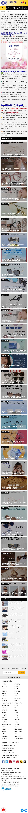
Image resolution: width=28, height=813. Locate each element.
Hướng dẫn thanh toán (8, 753)
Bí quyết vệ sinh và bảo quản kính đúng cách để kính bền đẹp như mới (13, 229)
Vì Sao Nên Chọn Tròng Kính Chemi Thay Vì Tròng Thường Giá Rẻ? (13, 457)
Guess (4, 696)
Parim (4, 712)
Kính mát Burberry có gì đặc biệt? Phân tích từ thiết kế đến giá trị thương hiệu (13, 548)
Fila (4, 734)
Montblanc (17, 684)
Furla (15, 696)
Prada (4, 708)
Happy (4, 715)
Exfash (5, 722)
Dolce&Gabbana (18, 731)
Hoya (4, 693)
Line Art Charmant (7, 703)
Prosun (5, 710)
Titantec (5, 738)
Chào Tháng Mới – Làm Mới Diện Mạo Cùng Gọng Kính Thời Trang (12, 488)
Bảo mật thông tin (7, 750)
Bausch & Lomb (7, 724)
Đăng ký (21, 672)
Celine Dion (6, 705)
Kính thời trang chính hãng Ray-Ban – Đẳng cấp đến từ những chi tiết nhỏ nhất (13, 381)
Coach (16, 689)
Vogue (16, 705)
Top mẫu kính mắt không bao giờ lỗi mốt (13, 154)
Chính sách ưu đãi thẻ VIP (9, 757)
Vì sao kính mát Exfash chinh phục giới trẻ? (12, 275)
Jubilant (5, 691)
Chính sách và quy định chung (10, 755)
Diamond (16, 719)
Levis (4, 689)
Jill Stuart (5, 736)
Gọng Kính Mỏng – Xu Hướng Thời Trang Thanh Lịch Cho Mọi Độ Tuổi (13, 442)
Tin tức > (9, 11)
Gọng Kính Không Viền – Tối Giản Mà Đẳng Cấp (14, 412)
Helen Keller (17, 736)
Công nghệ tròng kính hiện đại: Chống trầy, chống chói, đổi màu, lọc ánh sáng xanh (13, 183)
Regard (16, 717)
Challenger (6, 729)
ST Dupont (17, 724)
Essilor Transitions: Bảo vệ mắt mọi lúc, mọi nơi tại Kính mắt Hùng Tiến (13, 244)
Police (4, 698)
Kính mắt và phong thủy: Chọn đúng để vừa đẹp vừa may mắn (13, 290)
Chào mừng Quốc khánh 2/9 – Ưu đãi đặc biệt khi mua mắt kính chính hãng (13, 260)
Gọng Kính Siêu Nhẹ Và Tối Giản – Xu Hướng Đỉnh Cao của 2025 (12, 579)
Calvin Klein (17, 698)
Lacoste (5, 700)
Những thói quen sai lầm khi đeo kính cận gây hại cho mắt (13, 168)
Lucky (16, 715)
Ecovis (16, 722)
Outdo (16, 708)
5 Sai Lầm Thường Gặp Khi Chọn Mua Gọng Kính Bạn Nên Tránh (14, 503)
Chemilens (17, 691)
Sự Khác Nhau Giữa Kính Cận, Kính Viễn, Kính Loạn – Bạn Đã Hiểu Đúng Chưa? (13, 472)
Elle (15, 734)
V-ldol (16, 712)
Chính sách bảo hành (8, 748)
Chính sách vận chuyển (9, 745)
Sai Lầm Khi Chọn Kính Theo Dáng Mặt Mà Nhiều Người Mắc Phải (13, 320)
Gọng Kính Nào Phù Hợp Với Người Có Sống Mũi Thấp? (12, 427)
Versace (5, 727)
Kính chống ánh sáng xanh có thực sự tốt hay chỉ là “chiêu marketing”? (13, 199)
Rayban (5, 684)
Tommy (5, 686)
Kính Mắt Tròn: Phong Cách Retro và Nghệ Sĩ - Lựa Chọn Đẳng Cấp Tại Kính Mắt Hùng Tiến (14, 594)
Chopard (16, 700)
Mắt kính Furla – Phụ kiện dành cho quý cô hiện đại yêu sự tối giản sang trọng (14, 396)
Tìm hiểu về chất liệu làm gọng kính (17, 638)
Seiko (4, 731)
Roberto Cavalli (18, 738)
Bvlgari (16, 727)
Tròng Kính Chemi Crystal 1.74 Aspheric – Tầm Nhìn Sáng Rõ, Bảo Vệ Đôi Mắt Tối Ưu (14, 351)
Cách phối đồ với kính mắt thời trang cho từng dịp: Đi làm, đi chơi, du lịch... (13, 564)
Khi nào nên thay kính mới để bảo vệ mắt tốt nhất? (13, 214)
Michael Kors (18, 703)
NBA (15, 710)
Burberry (16, 686)
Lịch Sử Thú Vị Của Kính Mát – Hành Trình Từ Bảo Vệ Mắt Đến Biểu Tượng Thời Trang (13, 335)
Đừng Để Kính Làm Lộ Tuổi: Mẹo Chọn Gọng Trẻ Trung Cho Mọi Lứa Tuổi (12, 518)
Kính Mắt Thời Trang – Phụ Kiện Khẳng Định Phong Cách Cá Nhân (13, 533)
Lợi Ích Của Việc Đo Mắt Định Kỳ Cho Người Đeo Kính (12, 366)
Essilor (16, 693)
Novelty (5, 717)
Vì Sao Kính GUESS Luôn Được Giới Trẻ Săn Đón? (12, 305)
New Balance (18, 729)
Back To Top (14, 677)
